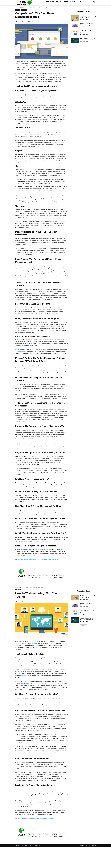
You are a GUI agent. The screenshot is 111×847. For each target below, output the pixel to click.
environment (24, 272)
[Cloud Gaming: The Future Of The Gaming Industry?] (75, 25)
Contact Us (93, 845)
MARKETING (21, 7)
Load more (83, 45)
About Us (88, 845)
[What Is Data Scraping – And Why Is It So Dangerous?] (75, 18)
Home (16, 7)
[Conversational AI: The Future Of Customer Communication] (75, 40)
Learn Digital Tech (22, 21)
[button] (94, 2)
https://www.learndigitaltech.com (33, 572)
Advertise (82, 845)
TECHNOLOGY (24, 9)
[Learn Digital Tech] (16, 21)
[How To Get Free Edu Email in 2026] (75, 32)
